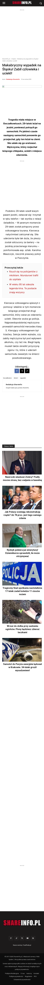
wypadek (23, 378)
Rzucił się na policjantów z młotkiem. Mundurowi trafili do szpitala (23, 275)
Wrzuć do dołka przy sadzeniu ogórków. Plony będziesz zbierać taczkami (22, 629)
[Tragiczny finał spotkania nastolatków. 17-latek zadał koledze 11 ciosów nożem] (22, 574)
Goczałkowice (7, 378)
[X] (22, 371)
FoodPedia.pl (27, 945)
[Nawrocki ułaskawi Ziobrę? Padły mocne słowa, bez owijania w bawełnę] (22, 462)
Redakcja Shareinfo (13, 79)
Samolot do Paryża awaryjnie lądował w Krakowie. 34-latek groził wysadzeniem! (22, 667)
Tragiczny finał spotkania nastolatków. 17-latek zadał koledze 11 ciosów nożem (22, 591)
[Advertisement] (22, 33)
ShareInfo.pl (6, 59)
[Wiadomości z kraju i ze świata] (22, 2)
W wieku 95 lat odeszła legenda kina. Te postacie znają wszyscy (23, 288)
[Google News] (33, 938)
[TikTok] (16, 938)
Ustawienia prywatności (22, 979)
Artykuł (13, 59)
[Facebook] (17, 371)
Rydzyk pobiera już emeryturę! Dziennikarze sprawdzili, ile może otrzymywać (22, 553)
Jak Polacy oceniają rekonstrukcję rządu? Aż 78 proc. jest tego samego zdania (22, 515)
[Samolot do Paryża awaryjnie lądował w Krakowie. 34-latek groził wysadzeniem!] (22, 650)
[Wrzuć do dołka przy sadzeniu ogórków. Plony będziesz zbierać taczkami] (22, 612)
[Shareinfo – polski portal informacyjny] (22, 922)
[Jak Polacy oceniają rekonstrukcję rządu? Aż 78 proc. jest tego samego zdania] (22, 497)
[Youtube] (27, 938)
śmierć (16, 378)
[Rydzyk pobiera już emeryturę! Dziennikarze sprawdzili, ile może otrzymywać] (22, 535)
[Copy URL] (27, 371)
